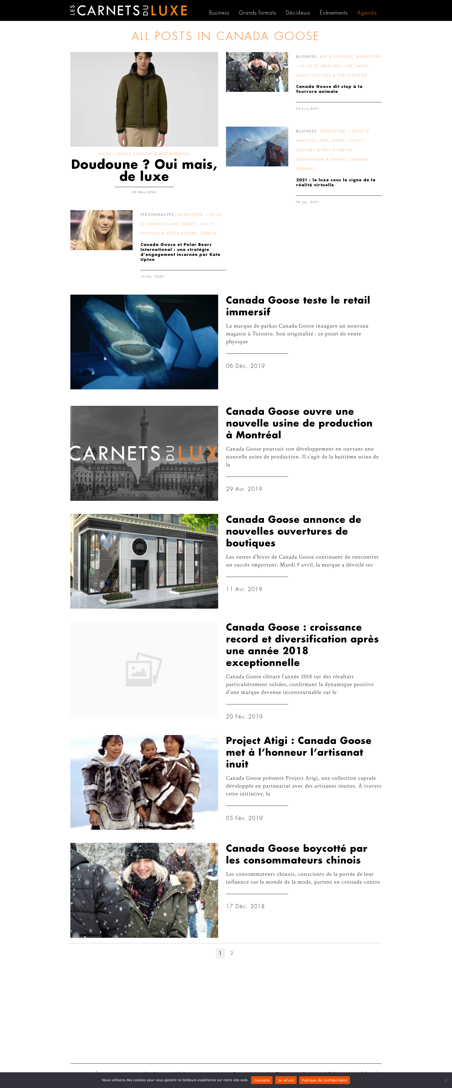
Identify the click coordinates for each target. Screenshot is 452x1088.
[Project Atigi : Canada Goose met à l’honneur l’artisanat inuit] (144, 782)
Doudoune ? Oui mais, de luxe (144, 171)
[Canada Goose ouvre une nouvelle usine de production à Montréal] (144, 453)
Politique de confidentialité (324, 1080)
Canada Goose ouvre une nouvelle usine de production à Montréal (299, 423)
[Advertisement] (226, 1019)
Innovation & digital (321, 159)
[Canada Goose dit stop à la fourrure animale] (257, 72)
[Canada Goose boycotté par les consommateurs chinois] (144, 890)
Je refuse (286, 1080)
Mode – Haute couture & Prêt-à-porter (144, 154)
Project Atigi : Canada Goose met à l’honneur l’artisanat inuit (299, 752)
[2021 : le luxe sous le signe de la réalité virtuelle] (257, 146)
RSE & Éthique (336, 56)
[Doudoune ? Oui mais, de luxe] (144, 99)
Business (306, 56)
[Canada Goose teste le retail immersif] (144, 342)
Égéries (208, 233)
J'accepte (262, 1080)
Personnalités (157, 214)
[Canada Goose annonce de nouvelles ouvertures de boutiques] (144, 561)
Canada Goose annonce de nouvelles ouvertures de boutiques (293, 531)
